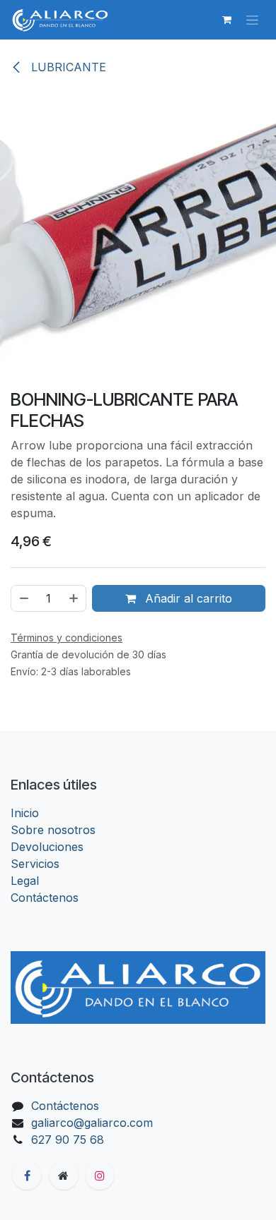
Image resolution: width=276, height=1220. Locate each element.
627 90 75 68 (67, 1140)
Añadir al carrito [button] (187, 598)
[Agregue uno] (74, 598)
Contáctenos (45, 897)
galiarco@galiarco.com (92, 1123)
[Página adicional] (64, 1175)
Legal (25, 881)
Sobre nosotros (53, 830)
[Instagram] (100, 1175)
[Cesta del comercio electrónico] (226, 19)
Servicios (35, 864)
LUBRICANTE (67, 67)
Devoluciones (47, 847)
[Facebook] (27, 1175)
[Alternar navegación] (252, 20)
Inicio (25, 813)
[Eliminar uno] (23, 598)
